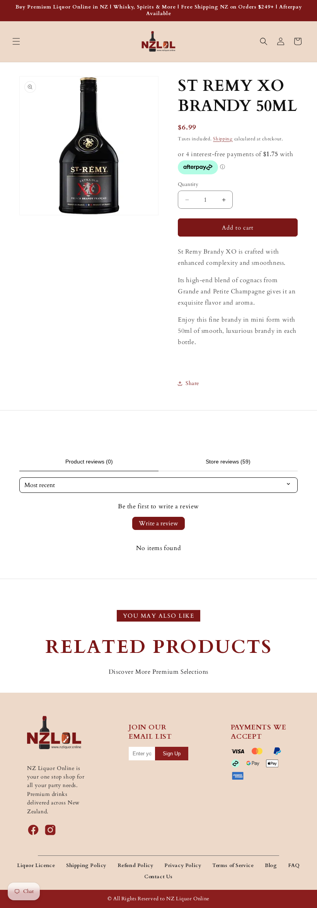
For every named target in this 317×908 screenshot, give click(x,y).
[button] (16, 41)
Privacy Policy (182, 865)
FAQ (294, 865)
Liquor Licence (36, 865)
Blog (271, 865)
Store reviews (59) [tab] (228, 461)
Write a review (158, 523)
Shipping (223, 139)
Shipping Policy (86, 865)
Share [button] (192, 383)
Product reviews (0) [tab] (89, 461)
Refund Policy (135, 865)
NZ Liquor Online (188, 898)
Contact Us (158, 876)
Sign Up (172, 753)
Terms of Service (233, 865)
